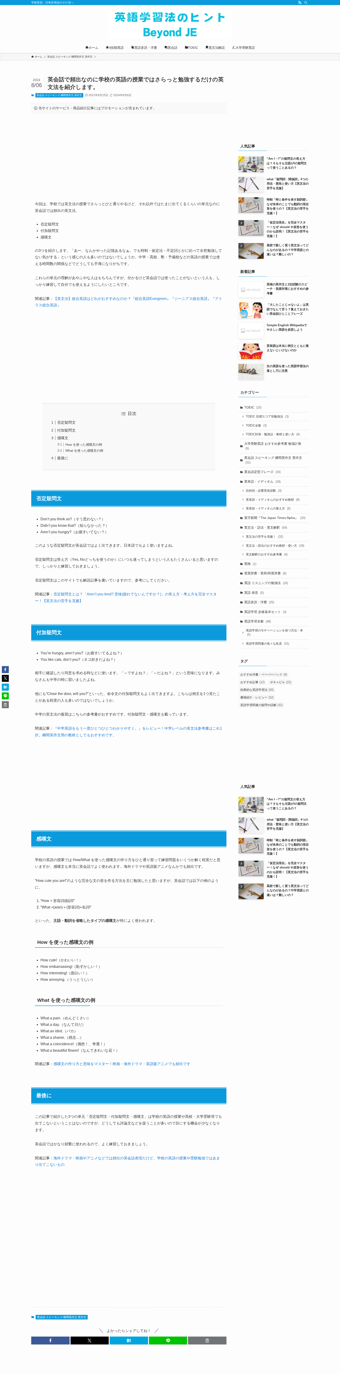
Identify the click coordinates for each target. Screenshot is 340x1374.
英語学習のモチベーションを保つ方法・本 (274, 633)
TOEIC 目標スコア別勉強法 (267, 416)
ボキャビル (280, 682)
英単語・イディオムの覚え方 (268, 508)
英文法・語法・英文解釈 (265, 527)
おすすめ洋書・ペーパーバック (263, 674)
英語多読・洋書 (259, 602)
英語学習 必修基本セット (265, 612)
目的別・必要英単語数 (263, 490)
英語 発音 (254, 592)
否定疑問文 (66, 422)
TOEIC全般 (256, 425)
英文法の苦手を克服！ (264, 536)
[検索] (306, 2)
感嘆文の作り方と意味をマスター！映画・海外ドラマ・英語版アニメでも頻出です (121, 1064)
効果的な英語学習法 (257, 690)
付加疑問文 (66, 430)
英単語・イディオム (262, 481)
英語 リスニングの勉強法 (266, 583)
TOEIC (252, 407)
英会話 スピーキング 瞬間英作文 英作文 (59, 95)
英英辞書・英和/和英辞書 (265, 573)
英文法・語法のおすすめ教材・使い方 (275, 545)
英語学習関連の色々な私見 (267, 643)
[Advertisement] (128, 153)
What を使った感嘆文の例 (84, 450)
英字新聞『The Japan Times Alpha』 (274, 518)
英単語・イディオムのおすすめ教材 (273, 499)
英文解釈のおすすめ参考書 (266, 554)
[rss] (300, 2)
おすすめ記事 (252, 682)
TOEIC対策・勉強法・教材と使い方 (273, 434)
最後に (62, 458)
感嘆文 (62, 438)
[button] (50, 1340)
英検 (250, 564)
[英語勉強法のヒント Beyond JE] (170, 24)
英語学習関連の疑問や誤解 (261, 705)
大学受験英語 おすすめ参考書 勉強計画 (272, 446)
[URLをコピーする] (207, 1340)
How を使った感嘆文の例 (83, 444)
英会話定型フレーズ (262, 472)
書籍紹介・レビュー (257, 697)
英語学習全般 (257, 621)
